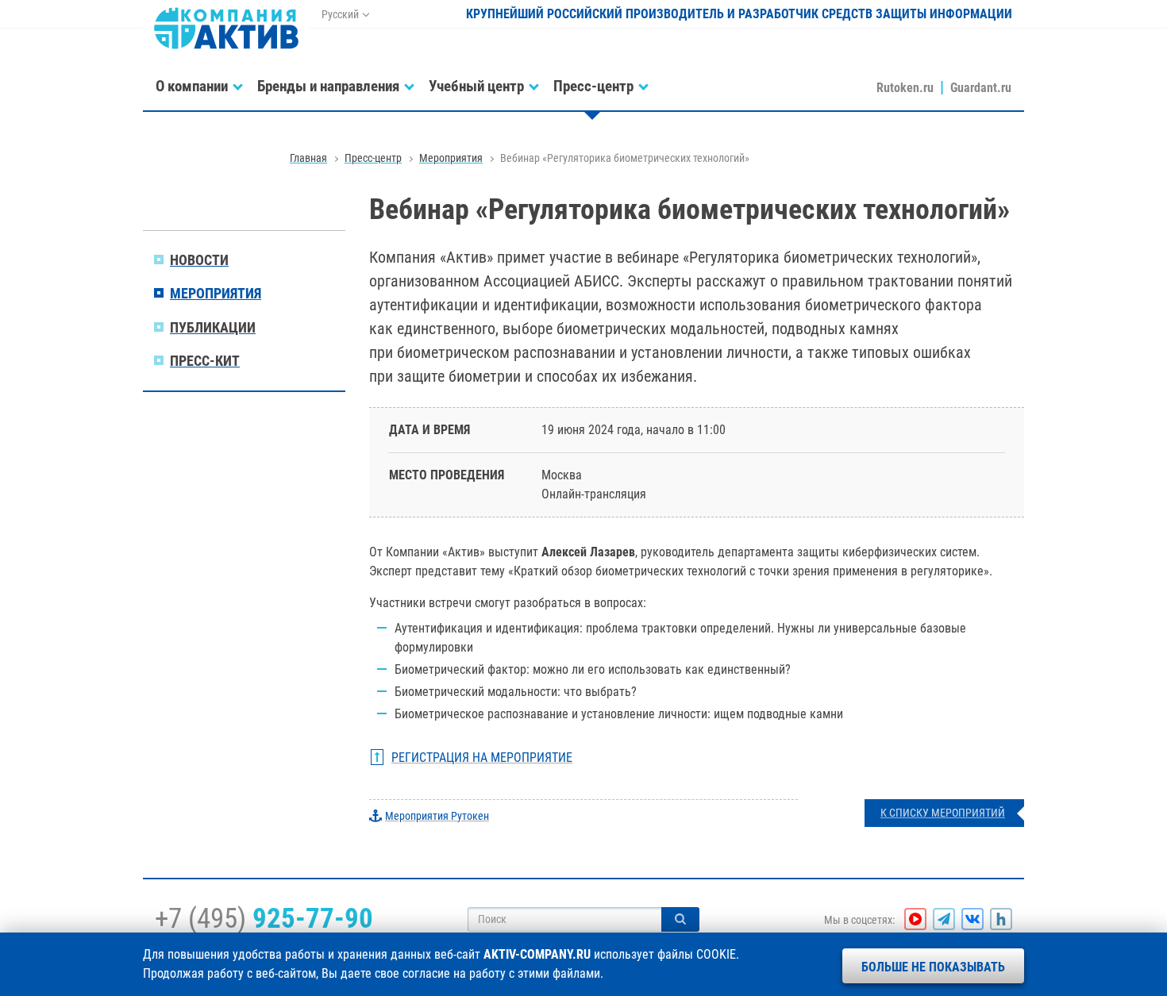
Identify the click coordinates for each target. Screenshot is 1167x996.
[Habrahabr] (1001, 919)
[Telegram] (944, 919)
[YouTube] (915, 919)
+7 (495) (264, 918)
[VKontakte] (972, 919)
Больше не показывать (933, 967)
